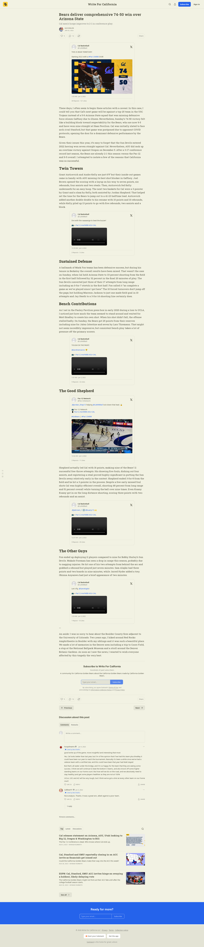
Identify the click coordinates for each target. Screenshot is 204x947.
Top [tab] (61, 829)
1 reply (69, 806)
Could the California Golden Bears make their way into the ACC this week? (89, 861)
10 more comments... (67, 817)
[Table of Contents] (2, 473)
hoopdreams (69, 746)
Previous (68, 708)
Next (137, 708)
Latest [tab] (68, 829)
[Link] (56, 168)
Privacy (104, 930)
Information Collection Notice (101, 690)
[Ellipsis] (144, 746)
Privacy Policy (120, 690)
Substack (90, 942)
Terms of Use (113, 687)
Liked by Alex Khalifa (73, 749)
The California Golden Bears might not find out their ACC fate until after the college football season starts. (89, 881)
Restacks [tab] (74, 725)
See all (64, 895)
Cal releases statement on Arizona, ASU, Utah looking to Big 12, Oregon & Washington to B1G (90, 837)
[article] (102, 841)
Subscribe (184, 4)
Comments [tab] (64, 725)
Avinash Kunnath (75, 844)
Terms (111, 930)
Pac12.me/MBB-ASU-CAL (86, 225)
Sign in (197, 4)
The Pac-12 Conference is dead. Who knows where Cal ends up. (84, 842)
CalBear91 (68, 790)
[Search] (169, 4)
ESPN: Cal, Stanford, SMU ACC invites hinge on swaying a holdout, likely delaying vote (91, 875)
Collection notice (121, 930)
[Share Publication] (175, 4)
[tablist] (69, 724)
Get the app (113, 936)
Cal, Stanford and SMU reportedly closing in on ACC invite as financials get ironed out (88, 856)
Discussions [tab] (77, 829)
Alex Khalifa (69, 28)
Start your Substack (96, 936)
